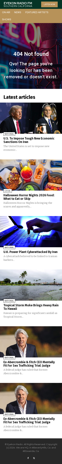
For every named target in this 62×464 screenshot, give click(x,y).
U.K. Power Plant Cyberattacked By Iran (30, 252)
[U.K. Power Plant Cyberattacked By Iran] (31, 231)
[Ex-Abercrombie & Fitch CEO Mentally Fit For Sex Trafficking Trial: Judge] (31, 341)
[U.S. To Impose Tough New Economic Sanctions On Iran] (31, 118)
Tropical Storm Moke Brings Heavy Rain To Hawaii (31, 307)
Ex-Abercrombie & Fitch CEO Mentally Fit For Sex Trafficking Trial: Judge (29, 363)
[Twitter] (34, 458)
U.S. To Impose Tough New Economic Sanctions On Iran (28, 140)
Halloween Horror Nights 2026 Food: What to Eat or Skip (28, 197)
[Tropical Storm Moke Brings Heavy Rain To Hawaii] (31, 285)
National (9, 134)
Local (8, 191)
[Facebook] (28, 458)
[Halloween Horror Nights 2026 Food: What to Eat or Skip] (31, 175)
